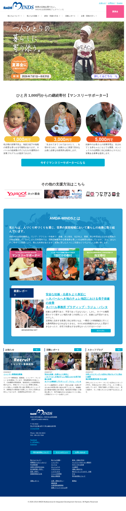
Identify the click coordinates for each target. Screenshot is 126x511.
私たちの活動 (32, 16)
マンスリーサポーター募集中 (81, 462)
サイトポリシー (62, 452)
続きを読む (101, 331)
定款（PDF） (34, 471)
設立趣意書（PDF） (37, 469)
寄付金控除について (41, 452)
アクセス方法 (34, 428)
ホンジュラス (55, 467)
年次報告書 (34, 464)
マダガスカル (55, 469)
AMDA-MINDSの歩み (37, 467)
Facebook (33, 440)
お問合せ (111, 3)
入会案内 (75, 467)
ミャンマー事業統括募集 (12, 374)
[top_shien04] (103, 194)
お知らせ (102, 3)
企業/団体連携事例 (57, 485)
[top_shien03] (23, 194)
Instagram (33, 444)
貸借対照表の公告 (36, 474)
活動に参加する (77, 469)
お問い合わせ (80, 452)
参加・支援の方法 (51, 16)
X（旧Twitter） (35, 442)
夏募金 (115, 11)
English (120, 3)
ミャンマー (55, 462)
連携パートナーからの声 (59, 487)
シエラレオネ (55, 471)
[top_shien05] (63, 194)
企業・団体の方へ (88, 16)
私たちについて (14, 16)
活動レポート (70, 16)
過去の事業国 (55, 476)
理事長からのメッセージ (38, 462)
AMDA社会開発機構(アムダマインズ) (49, 9)
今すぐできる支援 (78, 464)
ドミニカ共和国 (56, 474)
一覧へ (36, 350)
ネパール (54, 464)
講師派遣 (54, 483)
